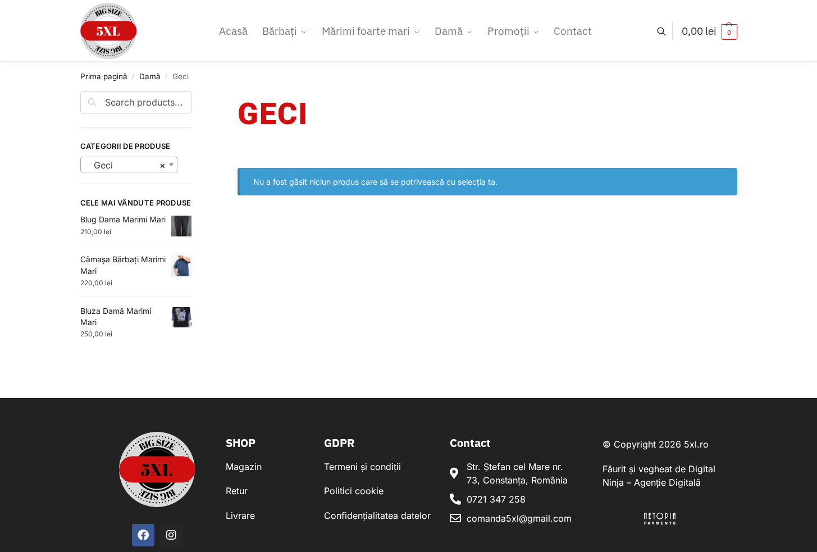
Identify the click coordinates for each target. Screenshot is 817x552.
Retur (237, 490)
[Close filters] (194, 98)
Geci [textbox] (125, 165)
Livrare (240, 515)
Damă (150, 76)
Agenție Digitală (667, 482)
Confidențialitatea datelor (377, 515)
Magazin (244, 466)
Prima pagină (103, 76)
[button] (709, 31)
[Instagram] (171, 535)
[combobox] (129, 164)
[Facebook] (143, 535)
